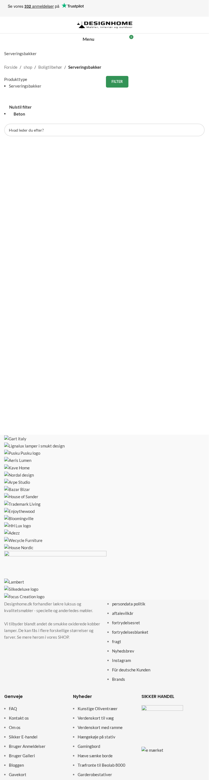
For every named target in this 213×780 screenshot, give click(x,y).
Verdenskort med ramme (100, 727)
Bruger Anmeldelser (27, 746)
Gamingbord (89, 746)
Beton (19, 113)
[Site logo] (105, 24)
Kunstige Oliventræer (98, 708)
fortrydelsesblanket (130, 632)
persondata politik (128, 603)
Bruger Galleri (22, 755)
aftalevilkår (122, 613)
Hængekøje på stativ (96, 736)
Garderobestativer (95, 774)
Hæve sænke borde (95, 755)
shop (28, 67)
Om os (15, 727)
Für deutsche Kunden (131, 669)
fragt (116, 641)
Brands (118, 679)
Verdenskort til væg (96, 717)
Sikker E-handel (23, 736)
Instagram (121, 660)
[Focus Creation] (106, 517)
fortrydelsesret (126, 622)
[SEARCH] (198, 130)
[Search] (110, 39)
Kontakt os (19, 717)
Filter (117, 81)
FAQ (13, 708)
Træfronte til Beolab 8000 (101, 765)
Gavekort (17, 774)
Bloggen (16, 765)
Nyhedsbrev (123, 650)
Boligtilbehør (50, 67)
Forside (10, 67)
